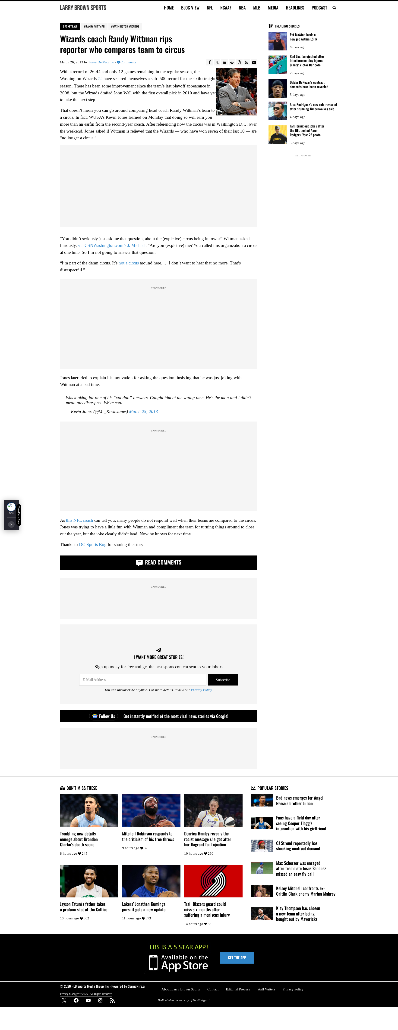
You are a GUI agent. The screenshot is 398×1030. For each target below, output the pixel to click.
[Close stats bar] (11, 524)
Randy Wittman (95, 26)
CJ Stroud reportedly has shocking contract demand (298, 845)
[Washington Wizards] (11, 507)
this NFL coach (79, 520)
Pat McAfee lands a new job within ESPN (303, 36)
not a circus (129, 263)
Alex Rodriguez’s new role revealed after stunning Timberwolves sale (313, 106)
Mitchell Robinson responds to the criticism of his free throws (148, 836)
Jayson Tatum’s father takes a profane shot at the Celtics (83, 906)
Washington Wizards (126, 26)
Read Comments (162, 562)
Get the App (237, 957)
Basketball (70, 26)
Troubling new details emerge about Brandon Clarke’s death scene (79, 839)
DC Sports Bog (93, 544)
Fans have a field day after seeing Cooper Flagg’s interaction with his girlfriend (301, 823)
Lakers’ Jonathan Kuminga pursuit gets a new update (143, 906)
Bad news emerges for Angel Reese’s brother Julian (299, 800)
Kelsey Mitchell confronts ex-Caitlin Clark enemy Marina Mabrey (305, 890)
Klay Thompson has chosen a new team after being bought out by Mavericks (298, 913)
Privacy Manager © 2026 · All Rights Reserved (86, 994)
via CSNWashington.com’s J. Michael (111, 245)
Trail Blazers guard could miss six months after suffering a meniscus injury (207, 909)
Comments (128, 62)
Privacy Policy (201, 690)
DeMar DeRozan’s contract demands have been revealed (309, 84)
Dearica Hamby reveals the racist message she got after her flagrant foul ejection (207, 839)
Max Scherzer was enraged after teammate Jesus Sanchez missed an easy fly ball (301, 868)
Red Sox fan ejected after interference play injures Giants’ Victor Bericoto (307, 60)
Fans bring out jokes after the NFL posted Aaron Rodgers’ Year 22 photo (307, 130)
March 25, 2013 (143, 411)
